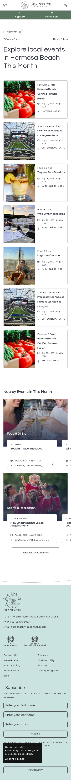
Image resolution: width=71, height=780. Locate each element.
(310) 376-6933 (21, 622)
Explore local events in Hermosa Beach (34, 57)
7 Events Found (12, 39)
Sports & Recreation (21, 508)
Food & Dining (16, 433)
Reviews (43, 655)
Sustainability (46, 660)
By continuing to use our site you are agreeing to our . (22, 750)
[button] (35, 552)
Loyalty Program (48, 670)
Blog (6, 676)
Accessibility (11, 670)
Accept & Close (14, 759)
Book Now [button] (35, 770)
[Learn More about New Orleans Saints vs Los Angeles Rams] (52, 538)
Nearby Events (27, 392)
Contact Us (10, 655)
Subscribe (15, 687)
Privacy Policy (11, 665)
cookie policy (26, 754)
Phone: (16, 622)
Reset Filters (60, 39)
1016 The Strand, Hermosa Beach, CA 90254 (30, 616)
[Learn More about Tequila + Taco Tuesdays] (52, 463)
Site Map (43, 665)
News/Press (10, 660)
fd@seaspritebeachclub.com (29, 627)
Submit (38, 735)
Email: (25, 627)
